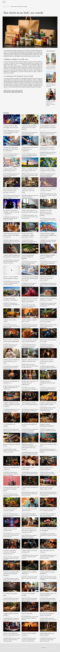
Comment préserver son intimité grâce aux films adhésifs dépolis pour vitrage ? (30, 278)
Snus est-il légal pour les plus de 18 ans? (11, 445)
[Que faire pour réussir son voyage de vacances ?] (11, 502)
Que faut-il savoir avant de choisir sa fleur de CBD (47, 488)
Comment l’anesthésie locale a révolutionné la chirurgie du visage (50, 67)
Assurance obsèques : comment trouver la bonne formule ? (30, 340)
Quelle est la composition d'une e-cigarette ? (11, 468)
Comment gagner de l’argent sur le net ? (30, 488)
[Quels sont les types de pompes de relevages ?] (48, 333)
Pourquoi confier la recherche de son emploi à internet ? (47, 509)
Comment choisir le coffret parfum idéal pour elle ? (10, 169)
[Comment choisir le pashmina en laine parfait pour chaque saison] (11, 248)
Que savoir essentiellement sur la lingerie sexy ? (11, 382)
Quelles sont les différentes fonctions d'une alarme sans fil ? (11, 634)
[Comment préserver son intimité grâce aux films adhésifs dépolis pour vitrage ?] (30, 270)
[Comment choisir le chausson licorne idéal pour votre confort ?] (48, 119)
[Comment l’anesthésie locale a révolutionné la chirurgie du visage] (51, 58)
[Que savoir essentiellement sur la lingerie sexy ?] (11, 374)
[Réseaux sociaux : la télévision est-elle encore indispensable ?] (11, 333)
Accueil (4, 6)
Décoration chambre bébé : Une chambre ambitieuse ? (48, 594)
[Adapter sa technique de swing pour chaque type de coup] (30, 162)
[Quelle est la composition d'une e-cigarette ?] (11, 460)
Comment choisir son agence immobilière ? (47, 572)
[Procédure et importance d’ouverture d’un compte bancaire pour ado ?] (11, 543)
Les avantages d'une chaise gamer (10, 594)
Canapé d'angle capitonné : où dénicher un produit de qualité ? (30, 211)
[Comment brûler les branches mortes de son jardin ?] (48, 313)
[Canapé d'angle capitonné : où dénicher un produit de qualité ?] (30, 203)
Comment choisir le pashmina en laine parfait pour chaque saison (11, 256)
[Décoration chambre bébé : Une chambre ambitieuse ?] (48, 586)
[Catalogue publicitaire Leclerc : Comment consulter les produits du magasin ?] (11, 396)
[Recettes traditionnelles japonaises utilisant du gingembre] (30, 248)
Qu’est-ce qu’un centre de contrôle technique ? (46, 468)
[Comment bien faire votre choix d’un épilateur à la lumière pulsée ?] (11, 480)
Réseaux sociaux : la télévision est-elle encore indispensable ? (11, 340)
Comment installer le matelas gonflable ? (10, 614)
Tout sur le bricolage (27, 613)
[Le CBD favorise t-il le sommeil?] (11, 417)
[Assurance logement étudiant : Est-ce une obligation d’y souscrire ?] (48, 248)
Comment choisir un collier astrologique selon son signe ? (11, 126)
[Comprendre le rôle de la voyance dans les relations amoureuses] (48, 352)
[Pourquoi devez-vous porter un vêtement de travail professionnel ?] (30, 374)
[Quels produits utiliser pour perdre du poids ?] (48, 626)
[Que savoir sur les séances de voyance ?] (30, 417)
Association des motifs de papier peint (48, 445)
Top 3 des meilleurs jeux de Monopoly (47, 551)
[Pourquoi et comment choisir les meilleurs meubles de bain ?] (30, 352)
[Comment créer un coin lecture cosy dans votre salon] (48, 182)
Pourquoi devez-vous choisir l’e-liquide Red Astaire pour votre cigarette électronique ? (30, 299)
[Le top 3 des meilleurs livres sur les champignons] (48, 522)
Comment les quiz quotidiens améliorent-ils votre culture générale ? (29, 127)
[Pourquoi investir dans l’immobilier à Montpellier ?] (11, 291)
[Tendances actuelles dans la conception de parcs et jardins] (48, 162)
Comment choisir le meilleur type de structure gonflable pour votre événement (48, 235)
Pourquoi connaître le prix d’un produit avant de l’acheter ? (48, 403)
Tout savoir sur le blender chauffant (28, 594)
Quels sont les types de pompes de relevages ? (48, 340)
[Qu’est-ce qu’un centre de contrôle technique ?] (48, 460)
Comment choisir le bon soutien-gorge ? (28, 468)
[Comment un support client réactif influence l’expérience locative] (51, 94)
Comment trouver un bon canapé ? (9, 320)
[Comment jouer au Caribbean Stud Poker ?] (30, 565)
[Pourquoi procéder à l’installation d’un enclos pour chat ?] (48, 374)
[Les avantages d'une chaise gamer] (11, 586)
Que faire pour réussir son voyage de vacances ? (10, 509)
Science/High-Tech (20, 647)
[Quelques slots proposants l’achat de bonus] (11, 522)
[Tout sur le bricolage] (30, 606)
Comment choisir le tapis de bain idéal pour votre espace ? (47, 148)
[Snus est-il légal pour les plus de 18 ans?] (11, 437)
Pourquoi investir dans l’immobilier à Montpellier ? (10, 299)
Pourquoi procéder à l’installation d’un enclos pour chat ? (47, 382)
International (9, 647)
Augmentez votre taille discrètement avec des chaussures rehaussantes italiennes (46, 212)
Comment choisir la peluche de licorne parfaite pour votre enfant (11, 361)
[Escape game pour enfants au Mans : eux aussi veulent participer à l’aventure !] (11, 182)
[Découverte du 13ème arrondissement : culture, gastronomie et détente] (30, 226)
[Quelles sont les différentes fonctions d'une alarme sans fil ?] (11, 626)
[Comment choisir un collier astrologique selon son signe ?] (11, 119)
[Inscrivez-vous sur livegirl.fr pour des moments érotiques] (11, 270)
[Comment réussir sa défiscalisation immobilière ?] (48, 417)
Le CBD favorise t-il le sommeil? (9, 425)
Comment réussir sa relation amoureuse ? (29, 634)
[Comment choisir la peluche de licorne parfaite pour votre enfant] (11, 352)
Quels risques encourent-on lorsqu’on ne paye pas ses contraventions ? (47, 278)
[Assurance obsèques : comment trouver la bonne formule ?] (30, 333)
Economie (4, 647)
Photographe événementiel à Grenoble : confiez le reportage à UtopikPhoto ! (11, 211)
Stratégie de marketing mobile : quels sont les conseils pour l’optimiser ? (11, 573)
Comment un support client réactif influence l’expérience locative (50, 103)
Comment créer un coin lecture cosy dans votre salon (48, 189)
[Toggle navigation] (4, 2)
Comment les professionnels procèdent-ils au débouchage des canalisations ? (10, 148)
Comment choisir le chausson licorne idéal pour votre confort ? (48, 127)
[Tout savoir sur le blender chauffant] (30, 586)
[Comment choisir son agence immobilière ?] (48, 565)
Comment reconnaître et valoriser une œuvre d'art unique (28, 190)
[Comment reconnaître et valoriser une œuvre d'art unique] (30, 182)
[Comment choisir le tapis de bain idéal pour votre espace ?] (48, 140)
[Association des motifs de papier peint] (48, 437)
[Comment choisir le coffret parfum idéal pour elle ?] (11, 162)
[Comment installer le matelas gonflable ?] (11, 606)
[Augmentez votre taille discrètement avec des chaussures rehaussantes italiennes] (48, 203)
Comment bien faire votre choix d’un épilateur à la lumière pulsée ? (11, 488)
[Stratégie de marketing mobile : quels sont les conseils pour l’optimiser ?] (11, 565)
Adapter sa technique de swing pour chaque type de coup (29, 169)
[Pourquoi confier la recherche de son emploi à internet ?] (48, 502)
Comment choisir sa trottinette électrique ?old (29, 551)
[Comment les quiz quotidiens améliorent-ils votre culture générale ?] (30, 119)
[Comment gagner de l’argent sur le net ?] (30, 480)
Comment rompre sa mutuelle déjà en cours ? (29, 320)
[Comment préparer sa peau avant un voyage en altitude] (51, 76)
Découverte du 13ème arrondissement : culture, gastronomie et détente (28, 235)
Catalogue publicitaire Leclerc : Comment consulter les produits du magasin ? (11, 404)
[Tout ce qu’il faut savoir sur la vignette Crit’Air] (30, 502)
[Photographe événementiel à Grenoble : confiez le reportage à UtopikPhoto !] (11, 203)
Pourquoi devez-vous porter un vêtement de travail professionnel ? (30, 382)
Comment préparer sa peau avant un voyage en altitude (50, 85)
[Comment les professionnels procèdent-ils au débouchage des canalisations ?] (11, 140)
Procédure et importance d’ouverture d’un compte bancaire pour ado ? (9, 551)
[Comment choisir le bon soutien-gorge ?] (30, 460)
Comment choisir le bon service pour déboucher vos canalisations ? (30, 148)
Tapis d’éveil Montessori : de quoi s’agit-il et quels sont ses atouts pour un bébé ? (29, 530)
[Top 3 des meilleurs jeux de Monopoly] (48, 543)
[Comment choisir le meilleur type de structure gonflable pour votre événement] (48, 226)
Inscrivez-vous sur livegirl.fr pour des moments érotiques (10, 277)
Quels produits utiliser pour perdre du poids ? (47, 634)
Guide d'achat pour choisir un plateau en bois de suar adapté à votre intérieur (11, 235)
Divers (8, 6)
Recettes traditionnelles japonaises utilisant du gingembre (28, 256)
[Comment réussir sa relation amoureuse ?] (30, 626)
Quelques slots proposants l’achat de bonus (10, 529)
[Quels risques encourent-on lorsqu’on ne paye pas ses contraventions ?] (48, 270)
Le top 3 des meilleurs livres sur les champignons (48, 529)
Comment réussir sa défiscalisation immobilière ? (47, 425)
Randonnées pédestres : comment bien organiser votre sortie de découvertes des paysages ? (29, 446)
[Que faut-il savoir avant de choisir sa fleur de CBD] (48, 480)
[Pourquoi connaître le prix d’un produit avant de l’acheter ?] (48, 396)
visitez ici (19, 64)
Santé (14, 647)
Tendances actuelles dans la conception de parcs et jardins (47, 169)
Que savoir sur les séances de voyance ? (29, 425)
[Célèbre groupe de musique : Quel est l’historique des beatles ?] (30, 396)
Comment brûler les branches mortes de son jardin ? (47, 320)
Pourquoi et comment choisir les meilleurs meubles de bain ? (30, 360)
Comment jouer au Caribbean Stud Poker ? (29, 572)
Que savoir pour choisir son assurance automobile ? (47, 614)
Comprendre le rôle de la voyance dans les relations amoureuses (46, 361)
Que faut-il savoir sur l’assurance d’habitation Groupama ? (48, 299)
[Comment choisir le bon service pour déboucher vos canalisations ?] (30, 140)
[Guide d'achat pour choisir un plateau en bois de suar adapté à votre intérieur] (11, 226)
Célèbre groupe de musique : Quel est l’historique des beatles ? (30, 404)
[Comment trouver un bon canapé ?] (11, 313)
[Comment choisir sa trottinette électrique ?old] (30, 543)
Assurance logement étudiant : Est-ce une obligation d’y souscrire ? (47, 256)
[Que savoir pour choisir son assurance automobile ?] (48, 606)
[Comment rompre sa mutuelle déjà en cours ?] (30, 313)
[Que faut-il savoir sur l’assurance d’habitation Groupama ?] (48, 291)
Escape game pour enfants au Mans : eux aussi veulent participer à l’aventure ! (10, 190)
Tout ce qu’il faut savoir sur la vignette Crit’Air (29, 509)
